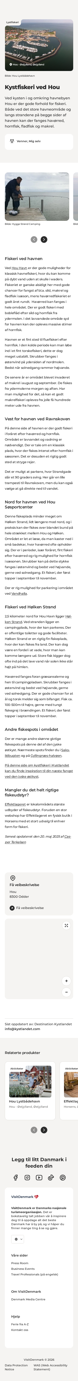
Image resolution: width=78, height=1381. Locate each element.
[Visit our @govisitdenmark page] (50, 1177)
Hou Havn (19, 268)
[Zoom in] (66, 981)
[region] (39, 959)
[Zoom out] (66, 992)
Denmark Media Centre (28, 1299)
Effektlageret (15, 804)
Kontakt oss (19, 1330)
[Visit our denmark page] (15, 1177)
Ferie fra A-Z (20, 1324)
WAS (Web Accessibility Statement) (50, 1367)
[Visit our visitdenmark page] (39, 1177)
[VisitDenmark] (25, 1197)
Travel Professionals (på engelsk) (34, 1274)
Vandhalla (19, 593)
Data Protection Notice (16, 1367)
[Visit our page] (27, 1177)
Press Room (19, 1263)
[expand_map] (66, 925)
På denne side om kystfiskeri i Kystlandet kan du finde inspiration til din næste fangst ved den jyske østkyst (39, 770)
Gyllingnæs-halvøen (46, 756)
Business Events (23, 1269)
